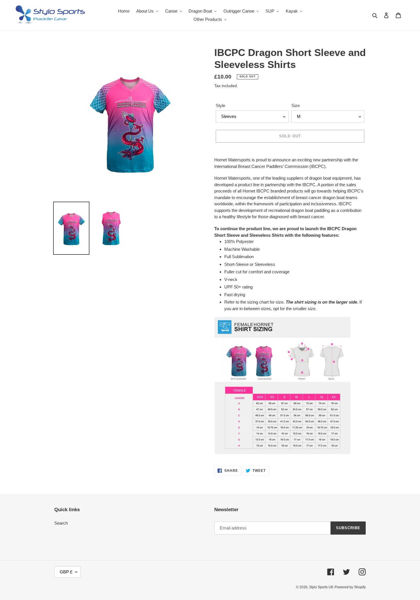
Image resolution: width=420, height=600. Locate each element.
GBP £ (66, 571)
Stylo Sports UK (321, 587)
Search (61, 523)
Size (295, 105)
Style (220, 105)
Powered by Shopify (350, 587)
